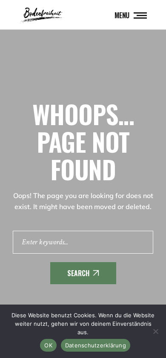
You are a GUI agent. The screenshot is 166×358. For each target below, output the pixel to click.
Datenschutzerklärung (95, 345)
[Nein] (155, 331)
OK (48, 345)
